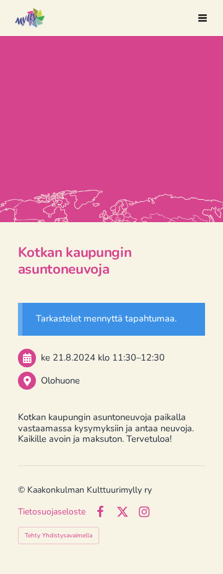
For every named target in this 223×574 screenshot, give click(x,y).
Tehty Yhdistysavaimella (58, 535)
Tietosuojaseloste (51, 512)
